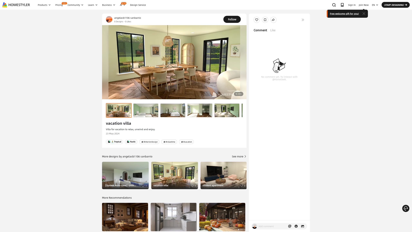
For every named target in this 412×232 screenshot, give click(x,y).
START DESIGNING (394, 5)
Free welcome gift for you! (344, 13)
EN (373, 5)
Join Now (364, 5)
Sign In (352, 5)
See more (238, 156)
